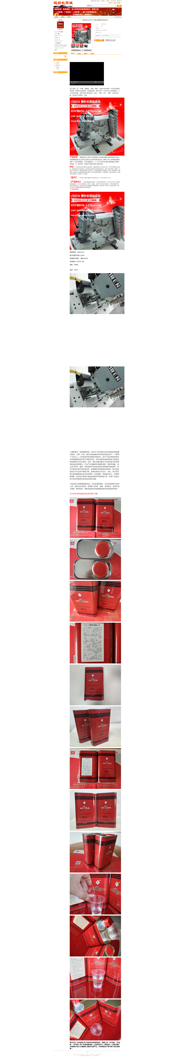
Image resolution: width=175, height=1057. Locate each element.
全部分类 (61, 6)
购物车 (103, 0)
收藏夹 (108, 0)
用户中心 (110, 2)
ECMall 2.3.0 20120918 (85, 1055)
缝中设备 (65, 6)
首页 (58, 6)
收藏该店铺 (119, 16)
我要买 (115, 2)
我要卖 (118, 2)
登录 (96, 0)
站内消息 (114, 0)
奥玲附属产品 (58, 65)
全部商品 (57, 62)
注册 (98, 0)
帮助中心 (120, 0)
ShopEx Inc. (97, 1055)
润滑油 (58, 68)
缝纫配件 (57, 67)
